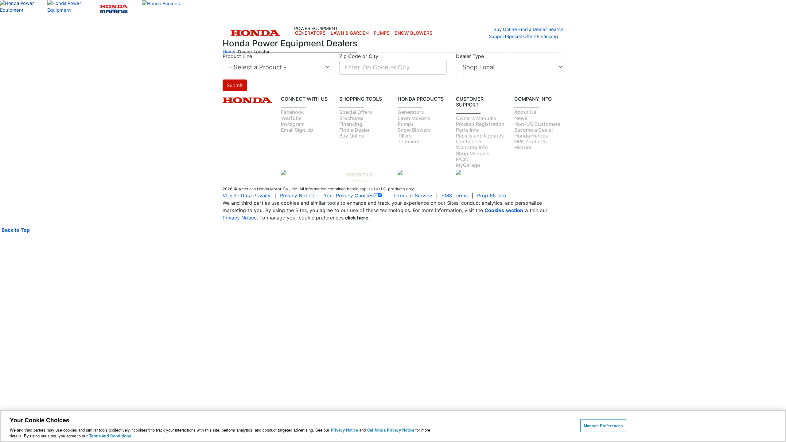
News (520, 118)
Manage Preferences (603, 425)
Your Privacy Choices (348, 195)
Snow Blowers (414, 33)
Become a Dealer (533, 130)
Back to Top (16, 230)
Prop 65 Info (491, 195)
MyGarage (468, 165)
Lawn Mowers (414, 118)
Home (229, 52)
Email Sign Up (297, 130)
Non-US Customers (537, 124)
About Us (525, 112)
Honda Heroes (531, 136)
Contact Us (469, 141)
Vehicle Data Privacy (246, 195)
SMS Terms (455, 195)
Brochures (351, 118)
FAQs (462, 159)
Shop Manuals (472, 153)
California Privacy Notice (390, 430)
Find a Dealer (354, 130)
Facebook (292, 112)
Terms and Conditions (110, 436)
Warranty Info (472, 147)
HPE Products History (530, 144)
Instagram (293, 124)
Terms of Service (412, 195)
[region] (393, 426)
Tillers (405, 136)
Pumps (382, 33)
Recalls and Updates (480, 136)
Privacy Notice (297, 195)
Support (497, 36)
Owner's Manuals (476, 118)
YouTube (291, 118)
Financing (547, 36)
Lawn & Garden (350, 33)
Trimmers (408, 141)
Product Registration (480, 124)
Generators (310, 33)
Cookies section (504, 210)
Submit (235, 85)
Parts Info (467, 130)
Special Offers (521, 36)
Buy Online (351, 136)
